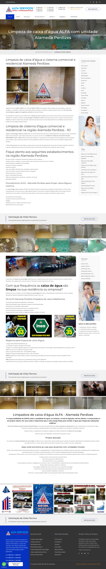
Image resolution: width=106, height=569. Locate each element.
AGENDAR (73, 16)
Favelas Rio (84, 80)
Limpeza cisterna (85, 266)
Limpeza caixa (84, 263)
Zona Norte (84, 68)
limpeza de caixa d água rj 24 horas (88, 173)
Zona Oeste (84, 73)
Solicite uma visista (89, 219)
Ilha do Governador (86, 78)
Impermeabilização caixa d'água (40, 549)
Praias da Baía (84, 95)
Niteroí (52, 16)
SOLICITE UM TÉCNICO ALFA (43, 52)
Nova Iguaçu (84, 108)
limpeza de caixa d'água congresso (87, 162)
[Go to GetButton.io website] (4, 567)
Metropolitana (84, 75)
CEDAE (26, 418)
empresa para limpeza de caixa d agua (89, 177)
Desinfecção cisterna (86, 271)
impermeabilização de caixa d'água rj (88, 182)
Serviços (26, 16)
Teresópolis (84, 110)
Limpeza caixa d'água (37, 539)
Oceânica (83, 88)
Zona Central (84, 65)
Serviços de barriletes (37, 554)
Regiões (62, 16)
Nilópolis (83, 103)
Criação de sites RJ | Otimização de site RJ (88, 564)
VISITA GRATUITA (93, 9)
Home (10, 16)
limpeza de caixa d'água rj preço (89, 154)
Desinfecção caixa (85, 268)
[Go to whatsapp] (4, 564)
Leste (82, 90)
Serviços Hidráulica (86, 278)
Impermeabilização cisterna (88, 185)
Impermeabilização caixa (87, 273)
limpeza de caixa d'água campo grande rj (89, 166)
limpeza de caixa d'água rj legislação (87, 157)
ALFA (18, 16)
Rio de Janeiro (39, 16)
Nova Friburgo (84, 112)
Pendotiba (83, 93)
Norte (82, 85)
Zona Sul (83, 70)
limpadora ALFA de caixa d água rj (89, 192)
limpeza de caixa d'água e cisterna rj (87, 189)
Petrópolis (83, 98)
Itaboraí (83, 100)
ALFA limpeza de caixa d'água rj (88, 170)
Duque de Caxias (85, 105)
